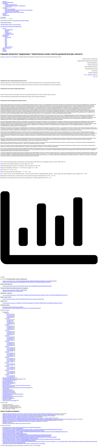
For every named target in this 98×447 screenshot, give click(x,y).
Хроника (4, 14)
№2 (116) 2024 (10, 368)
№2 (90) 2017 (10, 332)
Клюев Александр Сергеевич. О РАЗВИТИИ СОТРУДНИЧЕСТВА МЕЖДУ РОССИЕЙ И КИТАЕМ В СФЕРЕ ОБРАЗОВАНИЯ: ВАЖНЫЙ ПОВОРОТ (32, 303)
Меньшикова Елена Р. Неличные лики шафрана (13, 307)
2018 (6, 42)
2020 (6, 44)
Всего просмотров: (7, 408)
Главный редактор (9, 29)
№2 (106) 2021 (10, 354)
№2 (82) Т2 (9, 321)
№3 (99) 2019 (10, 344)
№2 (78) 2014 (10, 315)
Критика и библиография (8, 2)
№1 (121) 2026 (10, 375)
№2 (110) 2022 (10, 359)
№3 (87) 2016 (10, 328)
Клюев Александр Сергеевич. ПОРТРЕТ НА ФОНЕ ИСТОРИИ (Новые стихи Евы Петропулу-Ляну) (23, 299)
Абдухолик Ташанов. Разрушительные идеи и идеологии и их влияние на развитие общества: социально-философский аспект (30, 414)
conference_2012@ (91, 74)
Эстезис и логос (8, 6)
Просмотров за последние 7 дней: (10, 405)
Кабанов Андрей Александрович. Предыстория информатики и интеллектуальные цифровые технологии (25, 415)
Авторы (6, 31)
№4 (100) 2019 (10, 345)
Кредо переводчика (7, 381)
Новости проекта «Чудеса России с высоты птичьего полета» (16, 385)
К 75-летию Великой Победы (9, 380)
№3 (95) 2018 (10, 339)
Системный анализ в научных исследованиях (12, 394)
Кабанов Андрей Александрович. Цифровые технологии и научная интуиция (19, 416)
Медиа (4, 49)
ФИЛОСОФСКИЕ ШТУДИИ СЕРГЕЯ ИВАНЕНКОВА (10, 26)
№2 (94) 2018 (10, 337)
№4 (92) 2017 (10, 334)
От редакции (5, 388)
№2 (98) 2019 (10, 343)
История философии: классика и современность (15, 5)
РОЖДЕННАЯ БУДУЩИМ (5, 22)
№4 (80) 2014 (10, 317)
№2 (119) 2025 (10, 372)
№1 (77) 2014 (10, 314)
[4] (65, 131)
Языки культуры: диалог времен (12, 11)
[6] (44, 143)
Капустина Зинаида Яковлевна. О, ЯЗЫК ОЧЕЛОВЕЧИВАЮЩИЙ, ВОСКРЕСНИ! (19, 440)
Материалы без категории (8, 383)
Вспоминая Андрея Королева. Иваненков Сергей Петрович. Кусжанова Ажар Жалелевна (22, 308)
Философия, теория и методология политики (14, 12)
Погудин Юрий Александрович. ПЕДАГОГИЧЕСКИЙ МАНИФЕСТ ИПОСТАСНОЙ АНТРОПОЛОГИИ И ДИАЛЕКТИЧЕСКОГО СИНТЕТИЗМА (31, 439)
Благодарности (8, 32)
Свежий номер (6, 35)
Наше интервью (6, 384)
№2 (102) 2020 (10, 348)
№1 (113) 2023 (10, 363)
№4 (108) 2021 (10, 356)
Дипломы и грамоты (9, 34)
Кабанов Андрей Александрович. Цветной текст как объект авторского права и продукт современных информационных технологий (31, 413)
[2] (62, 119)
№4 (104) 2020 (10, 350)
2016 (6, 40)
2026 (6, 374)
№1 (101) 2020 (10, 347)
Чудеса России (6, 15)
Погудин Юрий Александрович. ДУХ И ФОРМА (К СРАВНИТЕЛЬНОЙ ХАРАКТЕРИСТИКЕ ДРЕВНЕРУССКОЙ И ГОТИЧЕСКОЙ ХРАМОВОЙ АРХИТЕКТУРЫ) (35, 295)
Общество (5, 7)
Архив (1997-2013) (9, 46)
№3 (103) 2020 (10, 349)
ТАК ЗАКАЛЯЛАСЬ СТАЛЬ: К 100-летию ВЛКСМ (10, 24)
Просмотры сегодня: (7, 404)
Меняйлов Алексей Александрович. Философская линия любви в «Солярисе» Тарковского (22, 421)
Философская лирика (7, 397)
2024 (6, 366)
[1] (7, 119)
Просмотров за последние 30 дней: (10, 406)
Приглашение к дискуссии (8, 392)
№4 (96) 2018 (10, 340)
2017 (6, 41)
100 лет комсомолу (7, 48)
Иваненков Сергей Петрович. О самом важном (13, 291)
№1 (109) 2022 (10, 358)
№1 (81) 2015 (10, 319)
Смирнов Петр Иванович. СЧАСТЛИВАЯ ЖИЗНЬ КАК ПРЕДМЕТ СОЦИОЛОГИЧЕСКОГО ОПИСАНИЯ (24, 443)
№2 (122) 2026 (10, 376)
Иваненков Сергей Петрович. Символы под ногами (14, 423)
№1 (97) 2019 (10, 342)
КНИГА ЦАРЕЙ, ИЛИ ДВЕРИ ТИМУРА (21, 20)
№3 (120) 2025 (10, 373)
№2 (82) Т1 (9, 320)
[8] (28, 153)
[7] (56, 146)
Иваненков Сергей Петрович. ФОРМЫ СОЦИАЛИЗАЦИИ (15, 290)
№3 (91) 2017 (10, 333)
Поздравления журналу (8, 390)
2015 (6, 39)
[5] (84, 142)
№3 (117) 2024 (10, 369)
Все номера (5, 36)
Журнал (4, 28)
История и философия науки (11, 4)
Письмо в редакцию (7, 389)
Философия (5, 3)
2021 (6, 45)
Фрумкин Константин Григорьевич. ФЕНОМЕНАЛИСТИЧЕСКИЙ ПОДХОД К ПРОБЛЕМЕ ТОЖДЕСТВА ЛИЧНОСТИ (27, 282)
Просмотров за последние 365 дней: (10, 407)
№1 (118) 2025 (10, 371)
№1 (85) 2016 (10, 326)
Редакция (7, 30)
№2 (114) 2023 (10, 364)
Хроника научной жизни (8, 398)
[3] (25, 125)
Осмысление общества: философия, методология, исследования (18, 10)
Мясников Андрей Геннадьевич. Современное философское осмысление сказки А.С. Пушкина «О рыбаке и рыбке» (27, 418)
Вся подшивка (8, 37)
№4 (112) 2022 (10, 361)
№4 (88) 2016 (10, 329)
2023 (6, 362)
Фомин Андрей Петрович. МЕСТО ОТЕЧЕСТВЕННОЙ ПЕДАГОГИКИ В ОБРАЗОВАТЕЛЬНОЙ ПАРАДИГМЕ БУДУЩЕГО (27, 286)
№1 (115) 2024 (10, 367)
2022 (6, 357)
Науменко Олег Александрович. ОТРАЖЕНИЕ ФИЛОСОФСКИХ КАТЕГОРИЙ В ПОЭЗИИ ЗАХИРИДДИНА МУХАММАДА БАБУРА (30, 420)
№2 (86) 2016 (10, 327)
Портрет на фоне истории (8, 391)
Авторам (4, 51)
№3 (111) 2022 (10, 360)
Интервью (5, 1)
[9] (38, 155)
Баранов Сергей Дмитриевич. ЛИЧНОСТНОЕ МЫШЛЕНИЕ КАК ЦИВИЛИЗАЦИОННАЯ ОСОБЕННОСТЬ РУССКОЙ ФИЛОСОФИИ (30, 281)
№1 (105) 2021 (10, 353)
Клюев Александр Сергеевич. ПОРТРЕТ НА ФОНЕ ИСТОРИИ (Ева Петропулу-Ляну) (20, 438)
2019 (6, 43)
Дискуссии (5, 13)
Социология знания (7, 395)
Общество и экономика (10, 9)
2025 (6, 370)
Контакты (5, 50)
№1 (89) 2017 (10, 331)
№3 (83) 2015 (10, 322)
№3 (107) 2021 (10, 355)
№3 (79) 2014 (10, 316)
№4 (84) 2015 (10, 323)
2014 (6, 38)
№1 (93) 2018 (10, 336)
